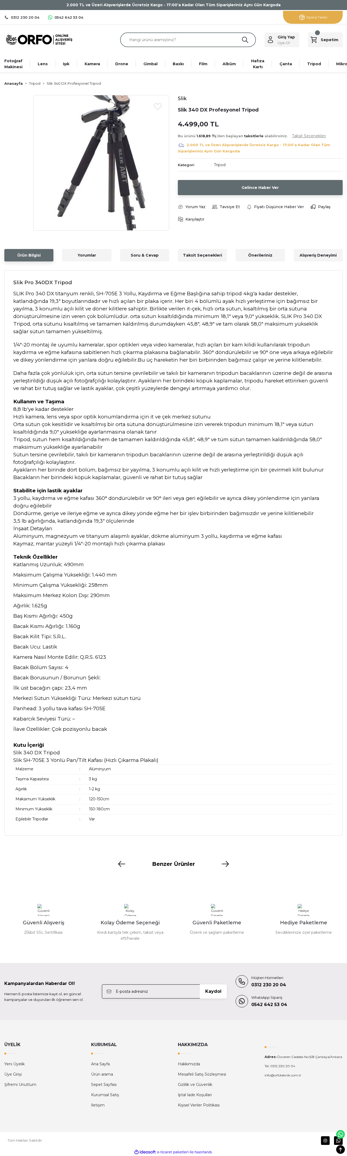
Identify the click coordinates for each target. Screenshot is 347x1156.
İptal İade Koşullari (195, 1094)
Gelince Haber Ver (260, 187)
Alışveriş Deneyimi (318, 255)
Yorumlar (87, 255)
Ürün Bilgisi (29, 255)
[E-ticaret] (173, 1152)
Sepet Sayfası (104, 1084)
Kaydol (213, 991)
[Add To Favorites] (158, 106)
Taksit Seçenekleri (202, 255)
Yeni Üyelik (14, 1064)
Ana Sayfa (100, 1064)
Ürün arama (102, 1074)
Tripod (220, 164)
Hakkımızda (189, 1064)
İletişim (98, 1105)
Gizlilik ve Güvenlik (195, 1084)
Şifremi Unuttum (20, 1084)
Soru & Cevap (145, 255)
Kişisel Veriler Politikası (199, 1105)
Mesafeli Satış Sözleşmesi (202, 1074)
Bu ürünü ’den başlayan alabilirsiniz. (252, 135)
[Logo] (38, 39)
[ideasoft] (145, 1152)
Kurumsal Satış (105, 1094)
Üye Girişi (13, 1074)
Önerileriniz (260, 255)
